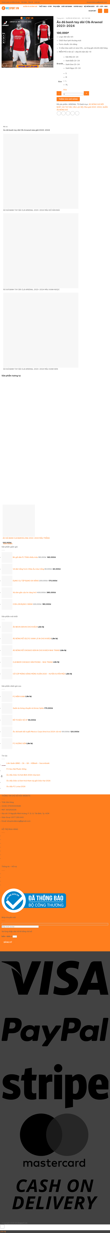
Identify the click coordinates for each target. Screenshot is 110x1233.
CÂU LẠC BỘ (78, 107)
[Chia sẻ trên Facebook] (59, 113)
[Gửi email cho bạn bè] (68, 113)
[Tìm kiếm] (106, 11)
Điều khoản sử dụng (10, 836)
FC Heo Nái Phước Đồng (16, 769)
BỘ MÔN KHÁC (89, 6)
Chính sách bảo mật (10, 843)
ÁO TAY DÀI (86, 18)
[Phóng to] (4, 65)
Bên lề (30, 2)
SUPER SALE (78, 6)
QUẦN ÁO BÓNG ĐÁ (30, 6)
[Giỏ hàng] (100, 11)
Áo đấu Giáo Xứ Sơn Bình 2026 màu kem (23, 775)
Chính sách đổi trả (9, 855)
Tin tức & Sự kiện (8, 877)
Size (60, 81)
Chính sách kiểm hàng (11, 858)
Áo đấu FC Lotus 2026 (15, 786)
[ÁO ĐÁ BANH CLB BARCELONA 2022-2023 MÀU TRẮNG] (19, 520)
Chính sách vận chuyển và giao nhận (17, 851)
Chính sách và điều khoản (11, 2)
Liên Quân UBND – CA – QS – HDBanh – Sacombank (28, 763)
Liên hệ (37, 2)
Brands (60, 64)
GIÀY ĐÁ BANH (66, 6)
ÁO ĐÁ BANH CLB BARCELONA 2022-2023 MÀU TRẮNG (26, 538)
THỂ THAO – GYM (45, 6)
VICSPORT (92, 11)
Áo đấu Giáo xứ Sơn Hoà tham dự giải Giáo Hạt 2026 (28, 781)
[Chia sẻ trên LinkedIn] (77, 113)
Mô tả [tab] (5, 126)
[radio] (73, 57)
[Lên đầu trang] (2, 1226)
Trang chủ (60, 18)
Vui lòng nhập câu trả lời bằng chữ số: (17, 931)
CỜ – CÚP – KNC (102, 6)
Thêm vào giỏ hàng (68, 99)
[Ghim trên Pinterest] (72, 113)
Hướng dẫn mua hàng (10, 839)
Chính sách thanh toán (11, 847)
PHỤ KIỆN (56, 6)
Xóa (65, 90)
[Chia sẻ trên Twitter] (63, 113)
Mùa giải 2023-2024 (93, 107)
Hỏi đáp (24, 2)
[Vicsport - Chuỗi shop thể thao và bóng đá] (10, 8)
